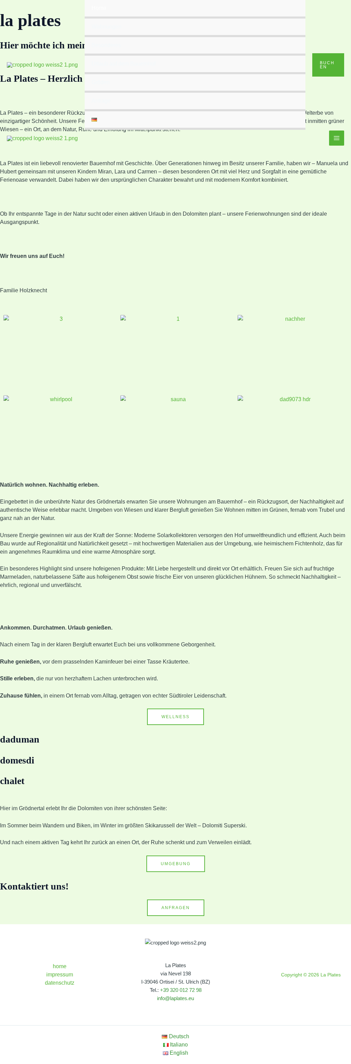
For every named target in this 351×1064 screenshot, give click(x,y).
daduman (19, 739)
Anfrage (101, 101)
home (59, 966)
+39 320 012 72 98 (181, 990)
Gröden (101, 82)
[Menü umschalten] (290, 46)
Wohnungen (106, 27)
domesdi (17, 760)
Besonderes (106, 45)
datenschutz (59, 983)
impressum (59, 974)
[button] (328, 65)
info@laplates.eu (175, 998)
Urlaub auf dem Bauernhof (124, 64)
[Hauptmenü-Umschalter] (336, 138)
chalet (12, 781)
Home (99, 8)
